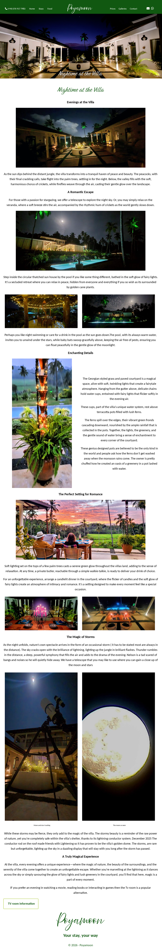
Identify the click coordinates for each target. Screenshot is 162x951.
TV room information (21, 903)
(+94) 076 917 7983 (16, 9)
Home (32, 9)
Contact (133, 9)
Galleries (123, 9)
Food (49, 9)
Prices (112, 9)
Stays (41, 9)
